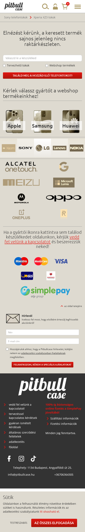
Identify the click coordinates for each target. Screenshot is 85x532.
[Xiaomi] (8, 148)
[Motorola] (21, 198)
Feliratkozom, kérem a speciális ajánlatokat (42, 364)
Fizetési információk (63, 424)
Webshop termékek (62, 65)
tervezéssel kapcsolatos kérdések (23, 416)
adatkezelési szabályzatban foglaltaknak (43, 353)
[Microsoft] (63, 182)
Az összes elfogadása (54, 523)
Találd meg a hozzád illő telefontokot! (42, 75)
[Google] (63, 167)
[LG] (42, 148)
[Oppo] (63, 198)
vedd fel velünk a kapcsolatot (42, 239)
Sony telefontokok (15, 17)
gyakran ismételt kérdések (20, 425)
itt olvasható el (49, 511)
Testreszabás (18, 522)
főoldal (13, 447)
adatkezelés (17, 442)
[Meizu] (21, 182)
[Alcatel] (21, 167)
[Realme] (63, 214)
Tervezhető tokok (18, 65)
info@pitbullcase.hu (21, 474)
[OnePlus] (21, 214)
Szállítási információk (64, 418)
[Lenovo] (59, 148)
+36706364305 (63, 474)
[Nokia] (76, 148)
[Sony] (25, 148)
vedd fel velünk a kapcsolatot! (20, 406)
